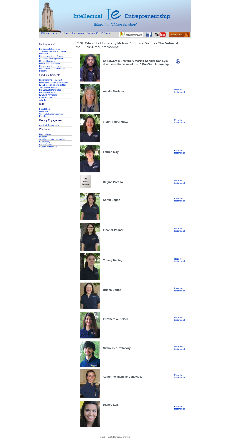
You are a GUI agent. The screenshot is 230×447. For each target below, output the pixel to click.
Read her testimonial (179, 91)
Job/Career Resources (49, 87)
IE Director (106, 33)
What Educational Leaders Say (52, 139)
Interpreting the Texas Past (50, 80)
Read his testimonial (179, 347)
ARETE (42, 100)
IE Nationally (44, 142)
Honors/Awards (45, 134)
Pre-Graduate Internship (49, 49)
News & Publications (74, 33)
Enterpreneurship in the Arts (51, 66)
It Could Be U (45, 109)
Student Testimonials (48, 147)
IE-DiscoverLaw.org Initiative (51, 59)
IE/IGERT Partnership (48, 95)
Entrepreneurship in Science (51, 56)
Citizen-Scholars (46, 97)
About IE (56, 33)
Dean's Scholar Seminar (49, 64)
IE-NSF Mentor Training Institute (52, 85)
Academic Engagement (49, 125)
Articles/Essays (45, 144)
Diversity (43, 137)
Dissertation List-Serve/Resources (53, 82)
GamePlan (43, 111)
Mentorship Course (47, 61)
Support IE (92, 33)
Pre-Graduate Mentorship (50, 90)
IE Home (45, 33)
